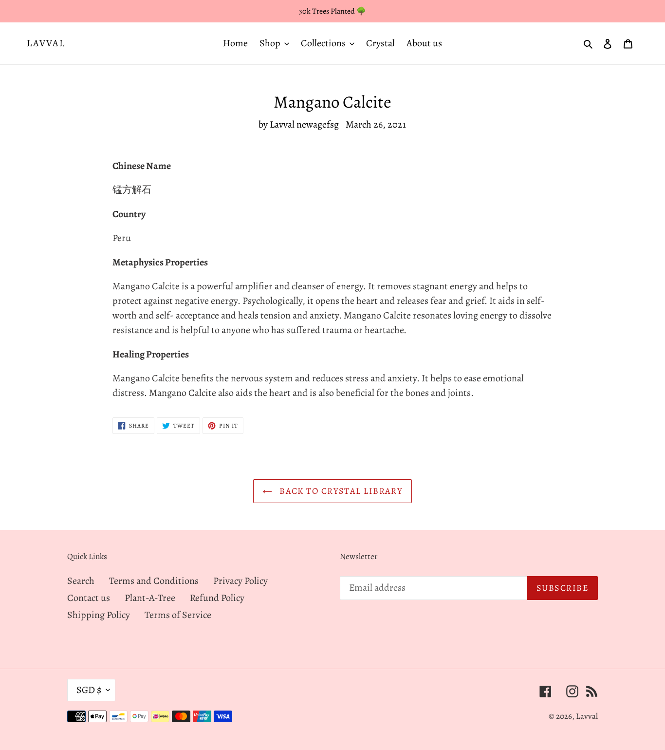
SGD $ (88, 689)
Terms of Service (178, 614)
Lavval (46, 43)
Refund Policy (217, 597)
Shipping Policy (98, 614)
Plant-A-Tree (150, 597)
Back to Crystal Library (340, 491)
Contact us (88, 597)
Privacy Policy (240, 580)
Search (80, 580)
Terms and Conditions (154, 580)
